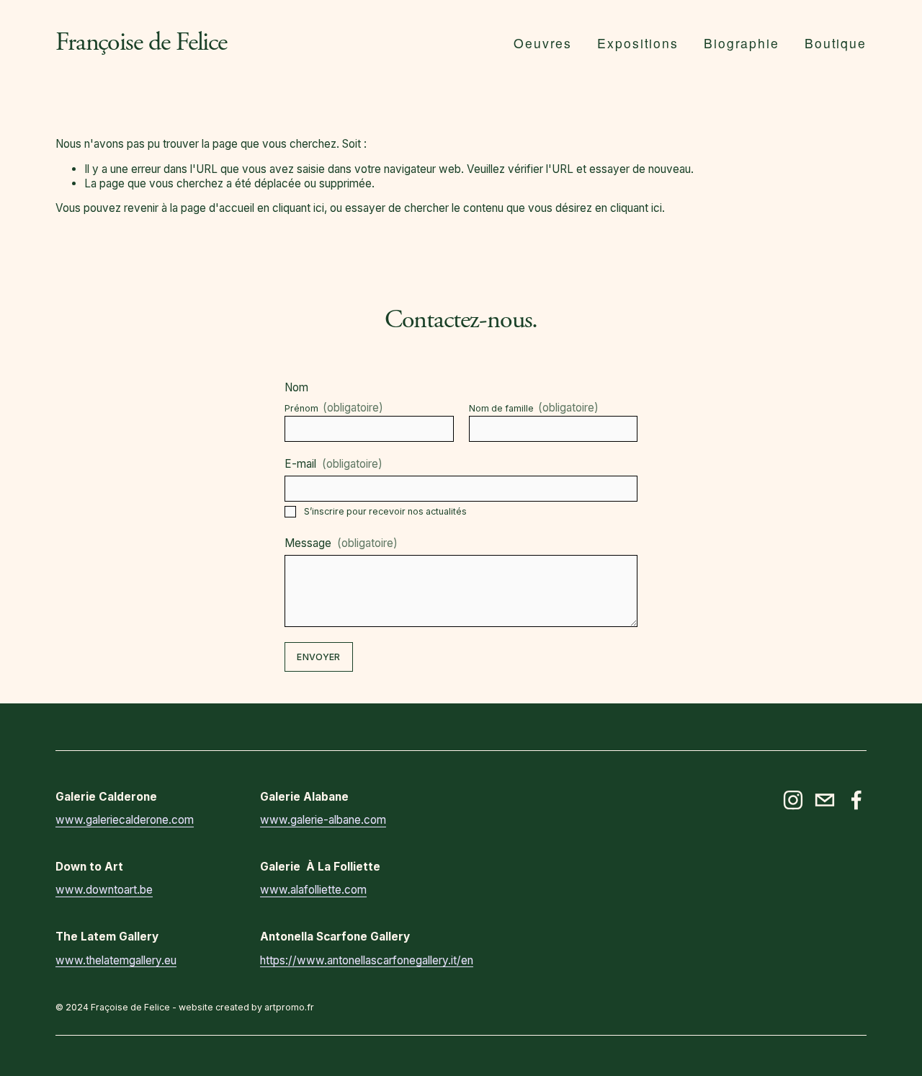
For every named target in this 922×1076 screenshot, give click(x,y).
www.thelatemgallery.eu (115, 960)
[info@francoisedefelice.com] (825, 800)
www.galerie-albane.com (323, 820)
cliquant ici (298, 208)
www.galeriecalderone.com (124, 820)
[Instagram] (793, 800)
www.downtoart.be (104, 890)
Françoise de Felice (141, 42)
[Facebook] (856, 800)
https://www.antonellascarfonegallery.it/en (366, 960)
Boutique (836, 43)
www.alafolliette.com (313, 890)
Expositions (638, 43)
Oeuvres (543, 43)
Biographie (741, 43)
